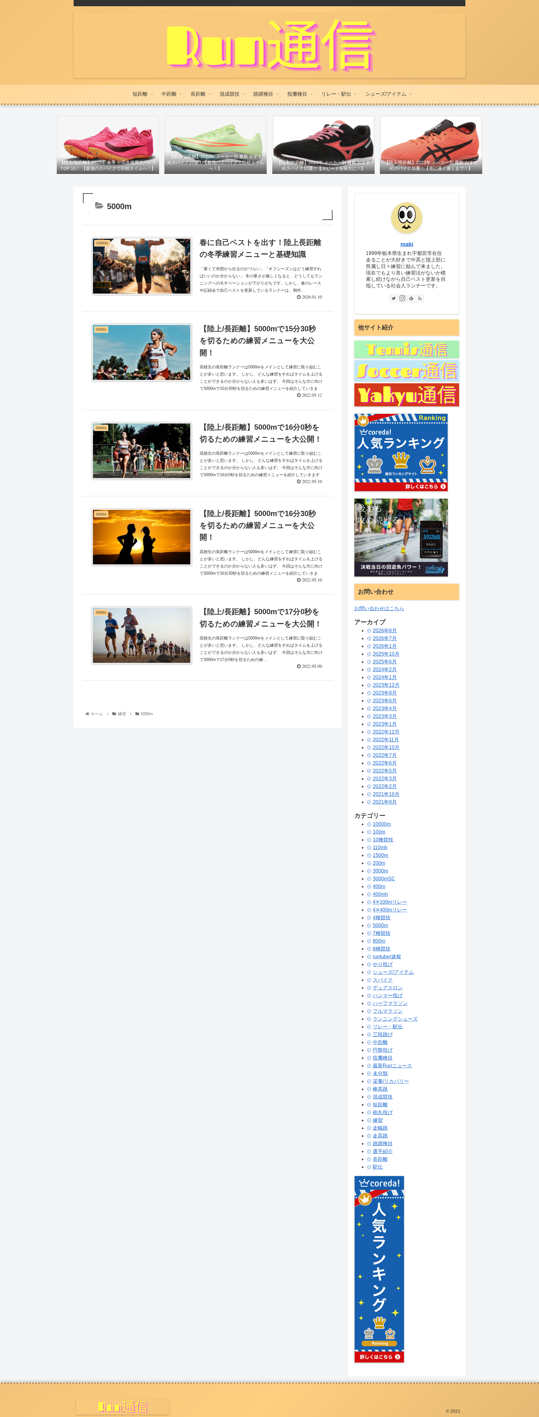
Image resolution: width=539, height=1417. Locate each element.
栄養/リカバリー (391, 1081)
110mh (380, 847)
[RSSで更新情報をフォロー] (420, 298)
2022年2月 (385, 786)
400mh (380, 894)
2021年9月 (385, 802)
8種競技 (382, 948)
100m (379, 832)
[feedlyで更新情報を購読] (411, 298)
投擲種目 (383, 1057)
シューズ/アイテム (393, 972)
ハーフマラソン (390, 1003)
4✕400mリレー (390, 909)
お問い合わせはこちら (379, 608)
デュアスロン (388, 987)
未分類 (380, 1073)
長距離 (380, 1159)
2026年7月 (385, 638)
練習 (378, 1120)
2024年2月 (385, 669)
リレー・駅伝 (388, 1026)
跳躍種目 (383, 1143)
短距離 (380, 1104)
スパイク (383, 980)
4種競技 (382, 917)
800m (379, 941)
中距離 (380, 1042)
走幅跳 (380, 1128)
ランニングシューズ (395, 1019)
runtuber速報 (387, 956)
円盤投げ (383, 1050)
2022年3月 (385, 778)
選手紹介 (383, 1151)
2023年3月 (385, 716)
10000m (382, 824)
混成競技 (383, 1096)
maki (407, 244)
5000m (380, 925)
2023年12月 (386, 685)
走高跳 (380, 1135)
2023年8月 (385, 693)
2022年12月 (386, 732)
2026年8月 (385, 630)
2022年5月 (385, 770)
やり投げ (383, 964)
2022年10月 (386, 747)
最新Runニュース (392, 1065)
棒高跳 (380, 1089)
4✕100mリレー (390, 902)
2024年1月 (385, 677)
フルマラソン (388, 1011)
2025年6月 (385, 661)
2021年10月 (386, 794)
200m (379, 863)
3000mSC (384, 878)
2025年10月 (386, 654)
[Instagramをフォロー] (402, 298)
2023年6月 (385, 700)
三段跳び (383, 1034)
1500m (380, 855)
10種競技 (383, 839)
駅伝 (378, 1167)
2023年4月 (385, 708)
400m (379, 886)
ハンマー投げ (388, 995)
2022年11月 (386, 739)
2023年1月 (385, 724)
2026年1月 (385, 646)
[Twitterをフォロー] (393, 298)
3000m (380, 871)
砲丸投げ (383, 1112)
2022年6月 (385, 763)
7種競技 (382, 933)
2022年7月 (385, 755)
